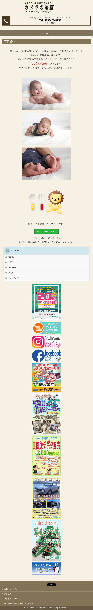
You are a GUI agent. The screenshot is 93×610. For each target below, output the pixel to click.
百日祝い (11, 257)
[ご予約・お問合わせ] (46, 232)
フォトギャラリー (14, 278)
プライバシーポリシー (12, 599)
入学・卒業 (12, 267)
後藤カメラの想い (11, 589)
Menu (48, 33)
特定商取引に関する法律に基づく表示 (18, 603)
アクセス (7, 594)
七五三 (10, 262)
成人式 (10, 273)
